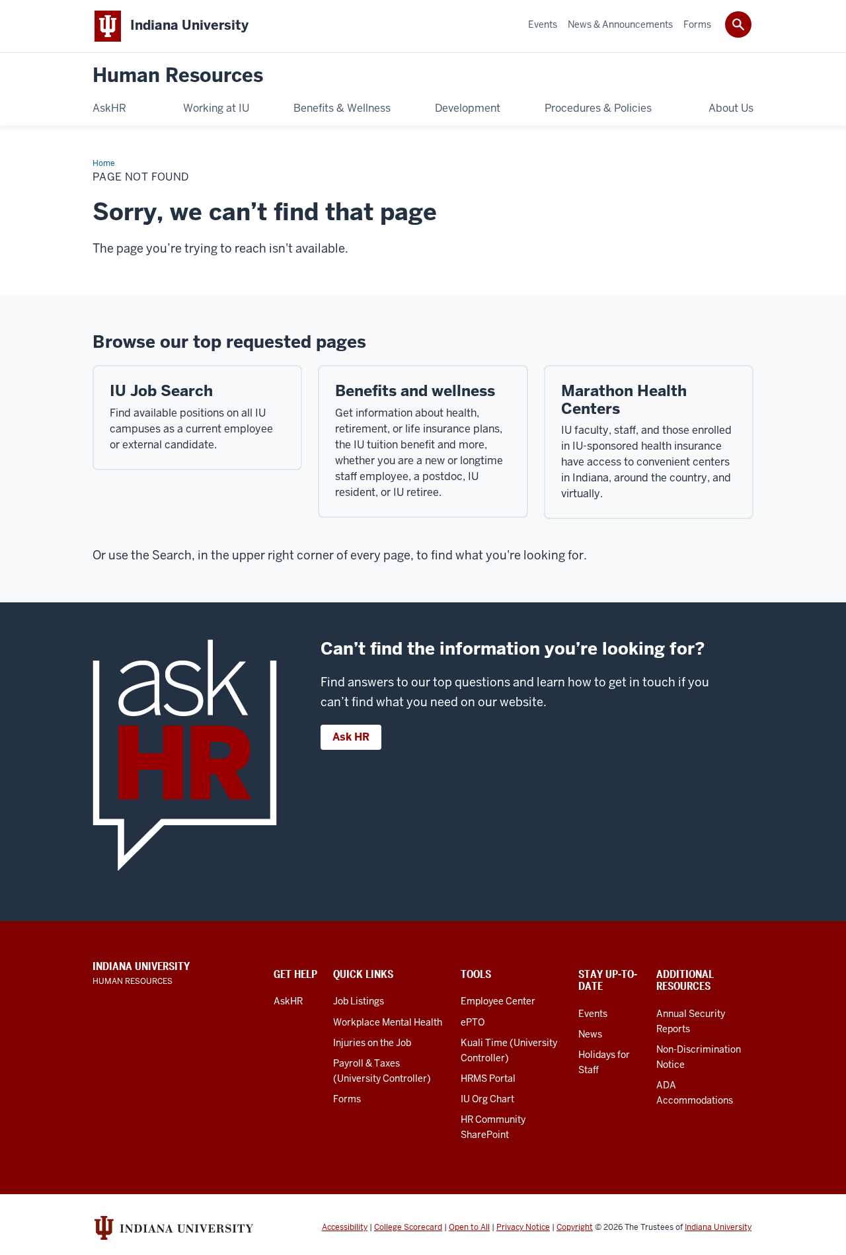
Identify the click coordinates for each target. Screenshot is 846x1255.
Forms (347, 1099)
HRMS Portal (488, 1078)
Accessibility (344, 1227)
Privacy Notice (523, 1227)
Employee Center (498, 1001)
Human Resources (178, 76)
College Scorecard (408, 1227)
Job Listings (358, 1001)
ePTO (472, 1022)
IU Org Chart (487, 1099)
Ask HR (350, 737)
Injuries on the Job (372, 1043)
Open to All (469, 1227)
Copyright (575, 1227)
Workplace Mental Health (387, 1022)
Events (592, 1014)
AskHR (288, 1001)
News (590, 1034)
